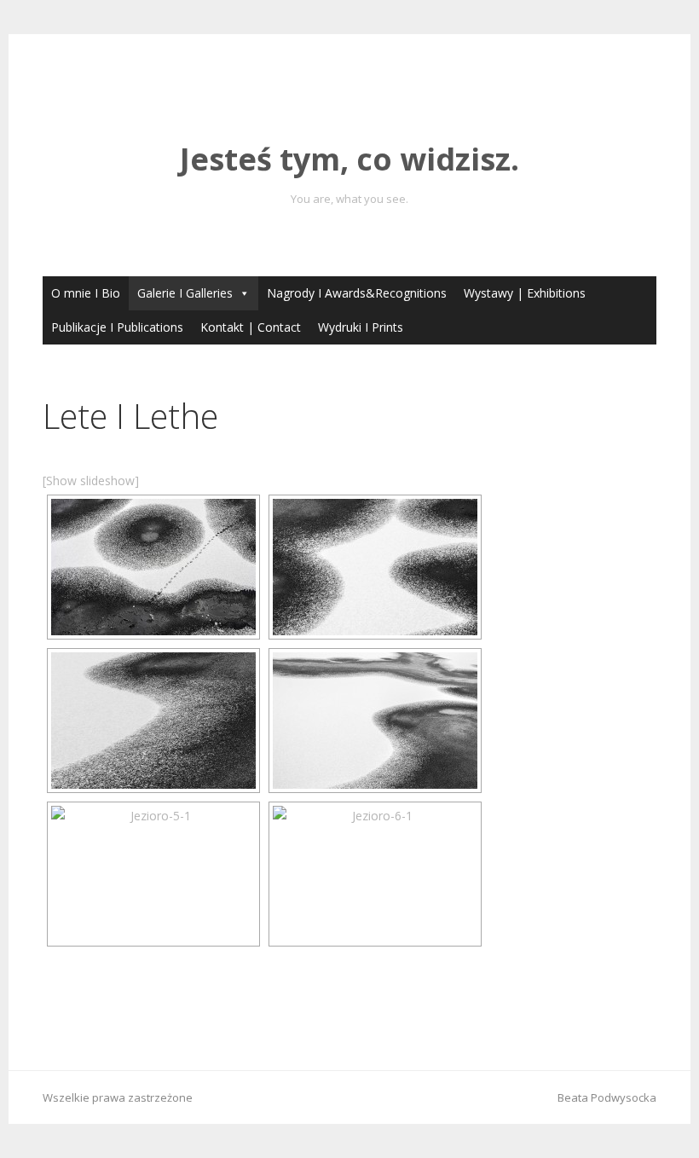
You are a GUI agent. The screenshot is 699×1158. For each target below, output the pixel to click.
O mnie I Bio (85, 293)
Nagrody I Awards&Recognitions (357, 293)
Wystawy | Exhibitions (525, 293)
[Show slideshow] (91, 480)
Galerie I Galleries (185, 293)
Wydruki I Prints (360, 327)
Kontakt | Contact (250, 327)
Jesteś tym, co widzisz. (349, 159)
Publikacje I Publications (117, 327)
